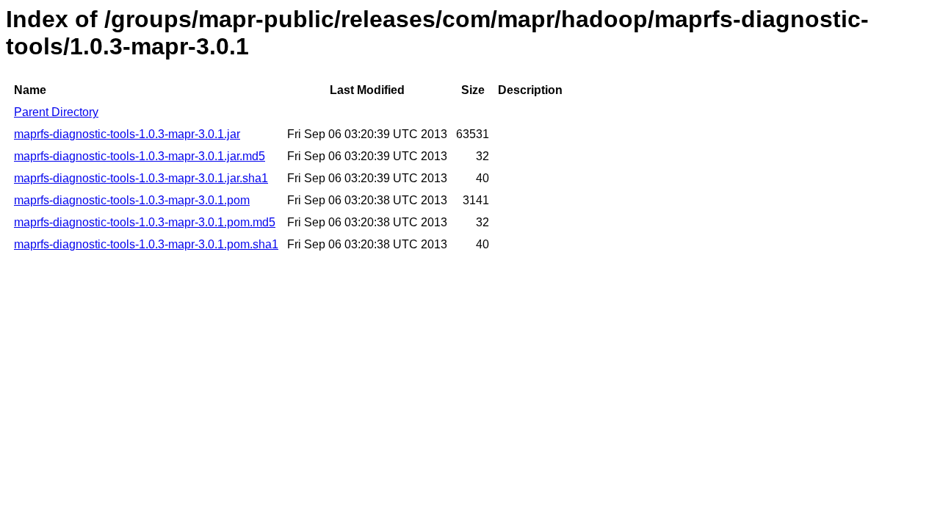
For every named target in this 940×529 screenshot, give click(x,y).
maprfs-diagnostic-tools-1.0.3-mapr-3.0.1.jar (127, 134)
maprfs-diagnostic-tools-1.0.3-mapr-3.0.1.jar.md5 (139, 156)
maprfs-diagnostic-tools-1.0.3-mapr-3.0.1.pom (132, 200)
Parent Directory (56, 112)
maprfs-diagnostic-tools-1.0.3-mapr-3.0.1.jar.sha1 (141, 178)
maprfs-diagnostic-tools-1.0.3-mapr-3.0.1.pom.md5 (144, 222)
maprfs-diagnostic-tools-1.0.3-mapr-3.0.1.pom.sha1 (146, 244)
